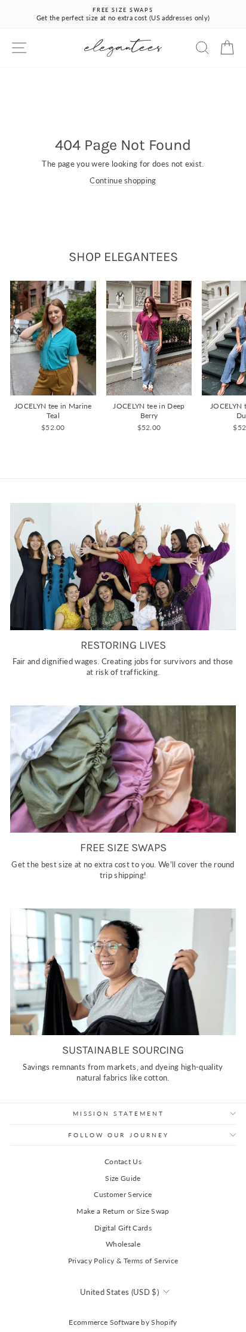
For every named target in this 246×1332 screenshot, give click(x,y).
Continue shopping (123, 180)
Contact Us (123, 1161)
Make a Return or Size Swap (122, 1211)
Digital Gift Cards (123, 1227)
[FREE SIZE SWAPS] (123, 769)
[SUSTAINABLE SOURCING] (123, 972)
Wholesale (123, 1243)
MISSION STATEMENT (119, 1113)
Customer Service (123, 1194)
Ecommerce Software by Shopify (123, 1322)
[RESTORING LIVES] (123, 566)
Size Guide (122, 1178)
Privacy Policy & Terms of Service (123, 1260)
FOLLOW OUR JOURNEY (119, 1134)
